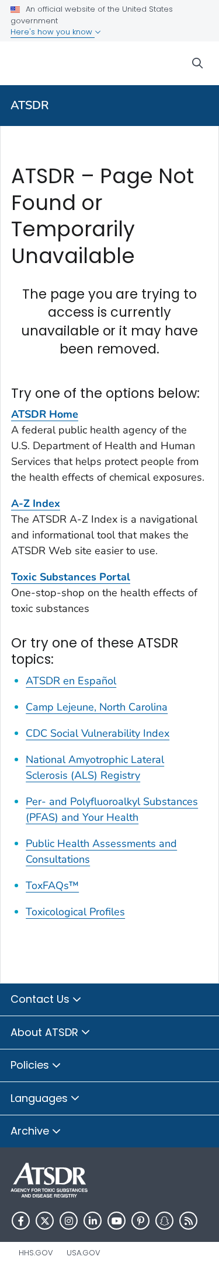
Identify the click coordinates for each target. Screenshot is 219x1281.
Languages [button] (41, 1098)
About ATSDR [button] (46, 1032)
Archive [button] (31, 1131)
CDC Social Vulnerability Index (97, 733)
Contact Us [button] (41, 999)
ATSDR (30, 105)
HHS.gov (36, 1252)
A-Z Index (35, 503)
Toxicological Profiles (75, 912)
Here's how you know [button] (53, 31)
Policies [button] (31, 1065)
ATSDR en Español (71, 681)
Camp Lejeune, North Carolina (97, 707)
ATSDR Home (44, 414)
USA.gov (83, 1252)
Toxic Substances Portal (70, 577)
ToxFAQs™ (52, 885)
